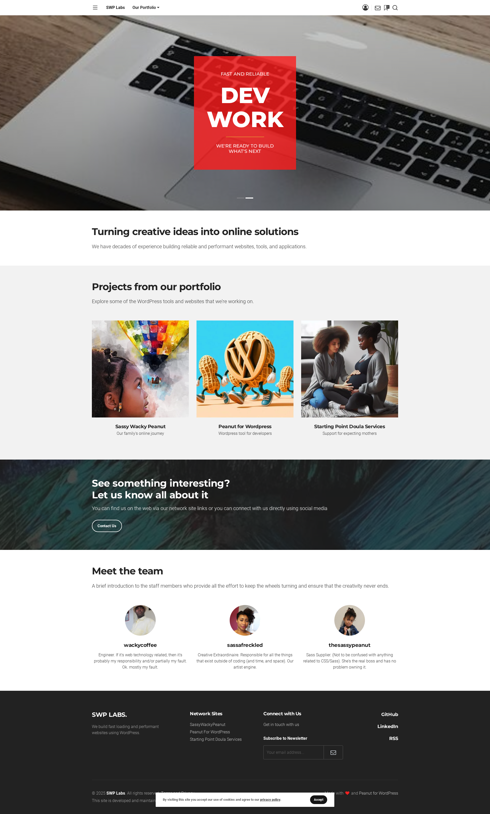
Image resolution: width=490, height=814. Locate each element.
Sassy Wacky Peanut (140, 426)
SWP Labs (115, 7)
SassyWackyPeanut (207, 724)
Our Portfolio (144, 7)
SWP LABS (108, 714)
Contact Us (106, 526)
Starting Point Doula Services (349, 426)
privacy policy (270, 799)
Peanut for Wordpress (245, 426)
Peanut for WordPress (378, 793)
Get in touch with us (281, 724)
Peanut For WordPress (210, 732)
